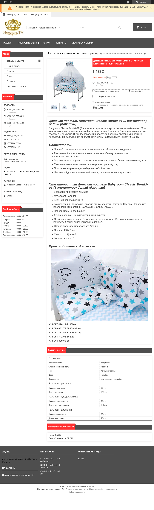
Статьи (10, 71)
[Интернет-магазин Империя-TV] (13, 28)
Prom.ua (90, 486)
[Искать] (119, 27)
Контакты (61, 43)
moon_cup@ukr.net (15, 135)
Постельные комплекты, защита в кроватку (77, 53)
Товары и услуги (27, 43)
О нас (46, 43)
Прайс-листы (13, 66)
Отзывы (11, 81)
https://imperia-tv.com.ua (15, 161)
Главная (7, 43)
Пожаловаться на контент (77, 489)
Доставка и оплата (82, 43)
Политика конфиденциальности (103, 489)
